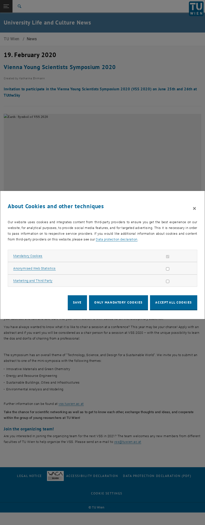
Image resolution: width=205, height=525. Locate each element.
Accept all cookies (173, 302)
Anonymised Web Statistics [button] (34, 268)
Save (77, 302)
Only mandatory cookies (118, 302)
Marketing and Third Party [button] (32, 281)
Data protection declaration (117, 239)
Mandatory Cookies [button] (27, 256)
